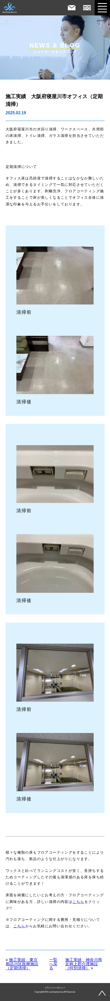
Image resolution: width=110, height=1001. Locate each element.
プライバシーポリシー (55, 988)
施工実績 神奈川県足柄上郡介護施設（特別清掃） (83, 964)
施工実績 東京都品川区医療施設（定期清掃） (22, 964)
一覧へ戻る (53, 964)
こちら (78, 902)
